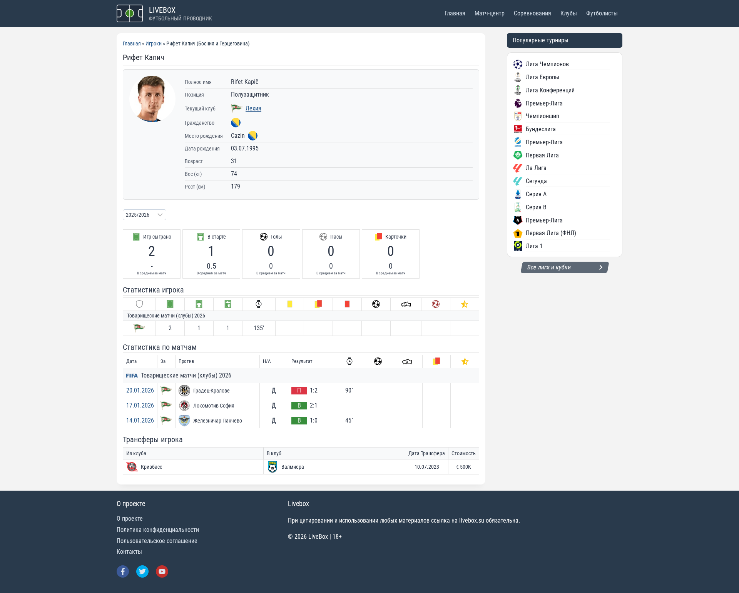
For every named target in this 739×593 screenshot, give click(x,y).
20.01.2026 (140, 390)
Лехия (253, 108)
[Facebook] (123, 571)
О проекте (130, 518)
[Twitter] (142, 571)
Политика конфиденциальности (158, 529)
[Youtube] (162, 571)
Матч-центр (490, 13)
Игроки (153, 43)
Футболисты (602, 13)
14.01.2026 (140, 420)
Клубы (568, 13)
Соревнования (532, 13)
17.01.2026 (140, 405)
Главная (455, 13)
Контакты (129, 551)
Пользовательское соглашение (157, 541)
